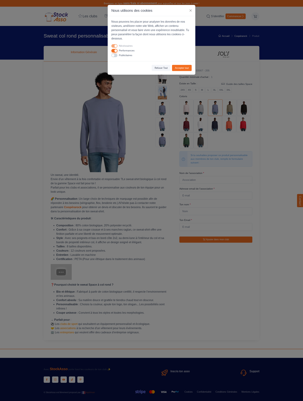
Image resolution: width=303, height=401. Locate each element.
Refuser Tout (161, 68)
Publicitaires (125, 55)
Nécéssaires (126, 45)
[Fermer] (190, 10)
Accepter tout (182, 68)
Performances (126, 50)
